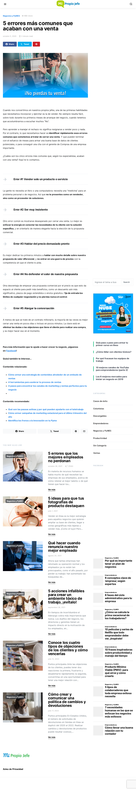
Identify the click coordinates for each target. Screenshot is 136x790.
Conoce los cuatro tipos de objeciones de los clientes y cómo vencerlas (68, 648)
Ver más (51, 489)
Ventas (96, 453)
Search (126, 282)
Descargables (100, 416)
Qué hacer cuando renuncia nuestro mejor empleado (64, 547)
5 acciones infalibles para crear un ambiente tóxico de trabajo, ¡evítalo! (66, 596)
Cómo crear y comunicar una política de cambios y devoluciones (67, 700)
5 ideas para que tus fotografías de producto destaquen (66, 502)
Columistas (98, 408)
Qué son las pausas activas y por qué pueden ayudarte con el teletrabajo (46, 409)
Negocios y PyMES (11, 16)
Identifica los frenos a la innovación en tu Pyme (32, 420)
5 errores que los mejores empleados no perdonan (65, 457)
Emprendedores (100, 423)
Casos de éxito (100, 401)
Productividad (100, 438)
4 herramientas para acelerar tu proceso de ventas (34, 382)
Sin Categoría (99, 445)
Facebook (11, 350)
